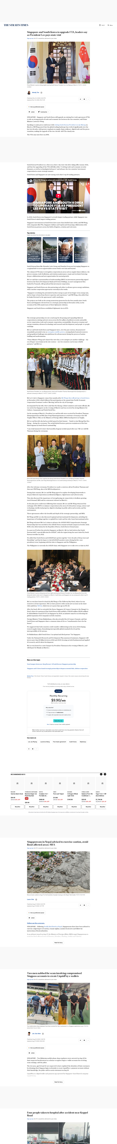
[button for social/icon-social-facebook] (84, 99)
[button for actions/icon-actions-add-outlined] (41, 93)
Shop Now (17, 806)
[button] (101, 25)
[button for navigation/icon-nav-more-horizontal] (88, 99)
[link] (16, 25)
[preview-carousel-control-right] (87, 250)
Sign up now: (30, 38)
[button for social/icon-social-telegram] (80, 99)
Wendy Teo (30, 676)
